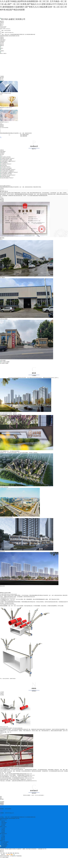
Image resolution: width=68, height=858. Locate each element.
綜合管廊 (2, 42)
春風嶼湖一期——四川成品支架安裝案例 (11, 451)
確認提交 (2, 803)
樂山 (18, 853)
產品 (1, 25)
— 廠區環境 (2, 837)
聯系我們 (4, 122)
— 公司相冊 (2, 836)
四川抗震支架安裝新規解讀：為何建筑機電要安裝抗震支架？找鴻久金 (14, 778)
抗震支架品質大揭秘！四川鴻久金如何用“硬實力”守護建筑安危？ (13, 779)
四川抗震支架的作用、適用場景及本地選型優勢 (10, 768)
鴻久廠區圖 (2, 277)
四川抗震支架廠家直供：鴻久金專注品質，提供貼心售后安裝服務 (13, 776)
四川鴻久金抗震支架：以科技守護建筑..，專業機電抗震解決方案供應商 (14, 775)
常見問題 (2, 694)
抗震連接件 (2, 41)
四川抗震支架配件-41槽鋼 (5, 161)
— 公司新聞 (2, 828)
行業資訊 (2, 693)
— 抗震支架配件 (3, 822)
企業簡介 (5, 93)
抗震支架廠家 (3, 360)
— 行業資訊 (2, 829)
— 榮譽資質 (2, 839)
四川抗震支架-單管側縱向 (5, 169)
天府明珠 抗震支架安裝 (4, 487)
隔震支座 (2, 45)
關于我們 (2, 77)
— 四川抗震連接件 (4, 844)
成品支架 (2, 44)
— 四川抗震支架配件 (4, 842)
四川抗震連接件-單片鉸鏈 (5, 175)
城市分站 (2, 851)
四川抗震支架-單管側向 (5, 158)
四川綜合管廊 (2, 48)
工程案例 (2, 76)
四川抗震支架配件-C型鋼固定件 (6, 172)
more (1, 94)
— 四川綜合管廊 (3, 843)
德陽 (16, 853)
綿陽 (13, 853)
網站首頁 (2, 21)
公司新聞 (2, 692)
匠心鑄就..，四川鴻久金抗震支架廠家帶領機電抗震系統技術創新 (13, 773)
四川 (1, 853)
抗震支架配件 (3, 39)
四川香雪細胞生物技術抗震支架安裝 (6, 517)
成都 (4, 853)
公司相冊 (2, 201)
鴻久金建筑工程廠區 (4, 363)
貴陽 (9, 853)
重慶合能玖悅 (2, 551)
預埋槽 (1, 53)
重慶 (11, 853)
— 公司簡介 (2, 835)
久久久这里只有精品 (4, 857)
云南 (6, 853)
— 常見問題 (2, 830)
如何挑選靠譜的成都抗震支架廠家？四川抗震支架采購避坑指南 (11, 728)
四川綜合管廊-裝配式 (3, 50)
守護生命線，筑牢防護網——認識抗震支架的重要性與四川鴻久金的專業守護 (16, 780)
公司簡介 (2, 198)
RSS (45, 848)
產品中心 (2, 24)
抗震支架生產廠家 (3, 318)
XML (43, 848)
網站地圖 (40, 848)
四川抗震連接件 (3, 164)
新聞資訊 (2, 124)
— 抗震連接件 (3, 824)
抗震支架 (2, 22)
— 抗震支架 (2, 821)
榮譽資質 (6, 107)
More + (1, 155)
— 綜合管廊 (2, 825)
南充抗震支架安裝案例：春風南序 (10, 412)
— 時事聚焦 (2, 832)
